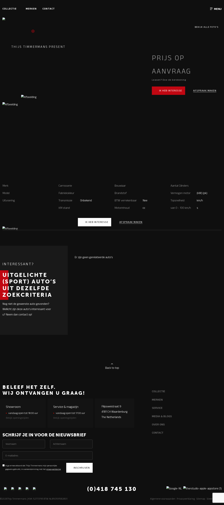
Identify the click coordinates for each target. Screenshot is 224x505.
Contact (48, 8)
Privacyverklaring (186, 498)
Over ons (158, 424)
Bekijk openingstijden (17, 417)
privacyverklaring (53, 469)
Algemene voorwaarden (162, 498)
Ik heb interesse (170, 90)
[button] (216, 8)
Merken (31, 8)
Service (157, 407)
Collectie (9, 8)
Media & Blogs (162, 416)
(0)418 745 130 (112, 489)
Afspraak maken (204, 90)
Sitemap (200, 498)
